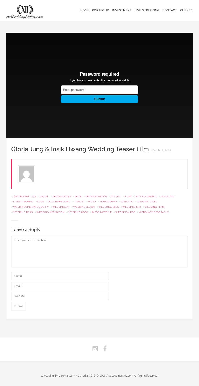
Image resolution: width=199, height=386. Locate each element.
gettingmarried (146, 196)
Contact (169, 10)
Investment (122, 10)
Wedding (127, 201)
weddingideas (23, 212)
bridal (44, 196)
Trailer (79, 201)
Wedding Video (147, 201)
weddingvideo (125, 212)
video (92, 201)
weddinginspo (78, 212)
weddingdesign (84, 207)
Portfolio (100, 10)
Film (128, 196)
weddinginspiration (51, 212)
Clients (186, 10)
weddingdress (109, 207)
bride (78, 196)
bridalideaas (61, 196)
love (40, 201)
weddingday (61, 207)
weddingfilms (155, 207)
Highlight (168, 196)
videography (108, 201)
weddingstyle (102, 212)
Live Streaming (147, 10)
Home (84, 10)
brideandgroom (96, 196)
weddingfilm (131, 207)
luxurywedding (59, 201)
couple (116, 196)
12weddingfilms (24, 196)
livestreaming (23, 201)
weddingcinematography (31, 207)
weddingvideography (154, 212)
